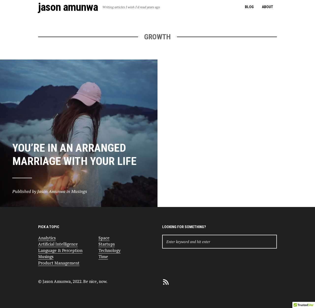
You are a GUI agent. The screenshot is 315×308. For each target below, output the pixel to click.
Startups (106, 244)
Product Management (58, 263)
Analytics (47, 238)
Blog (249, 7)
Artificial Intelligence (58, 244)
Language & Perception (60, 250)
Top (303, 296)
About (267, 7)
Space (104, 238)
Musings (45, 256)
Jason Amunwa (68, 7)
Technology (109, 250)
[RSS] (166, 281)
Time (103, 256)
